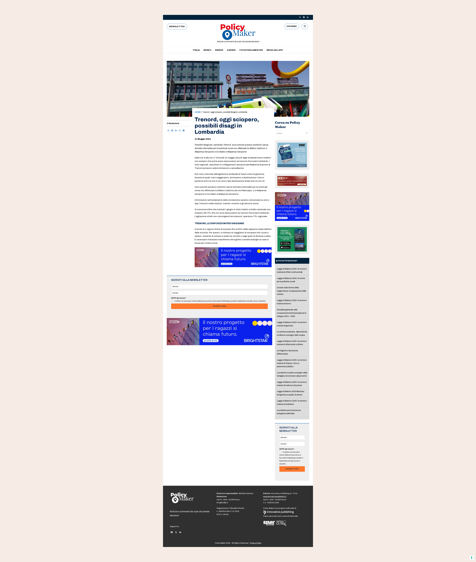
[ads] (233, 266)
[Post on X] (168, 130)
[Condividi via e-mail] (183, 130)
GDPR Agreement (179, 298)
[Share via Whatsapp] (179, 130)
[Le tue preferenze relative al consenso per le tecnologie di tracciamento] (471, 557)
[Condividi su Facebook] (172, 130)
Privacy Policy (255, 543)
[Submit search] (307, 133)
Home (198, 112)
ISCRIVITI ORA (219, 306)
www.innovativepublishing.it (274, 497)
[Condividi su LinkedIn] (176, 130)
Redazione (174, 123)
